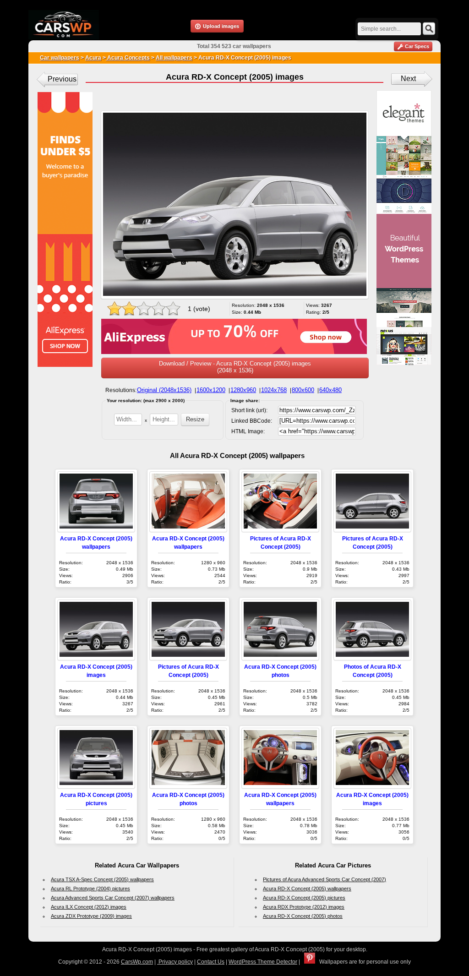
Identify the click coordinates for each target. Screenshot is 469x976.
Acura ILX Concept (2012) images (88, 907)
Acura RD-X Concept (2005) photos (303, 916)
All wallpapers (174, 58)
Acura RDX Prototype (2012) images (303, 907)
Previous (62, 79)
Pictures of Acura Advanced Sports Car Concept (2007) (324, 879)
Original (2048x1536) (164, 390)
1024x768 (274, 390)
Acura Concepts (128, 58)
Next (408, 78)
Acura (93, 58)
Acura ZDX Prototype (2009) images (91, 916)
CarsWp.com (137, 962)
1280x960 (243, 390)
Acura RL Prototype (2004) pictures (90, 888)
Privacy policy (175, 962)
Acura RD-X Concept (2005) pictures (304, 897)
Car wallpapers (59, 58)
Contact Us (210, 962)
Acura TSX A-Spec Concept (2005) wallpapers (102, 879)
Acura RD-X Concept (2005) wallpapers (307, 888)
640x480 (330, 390)
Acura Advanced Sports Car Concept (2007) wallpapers (113, 897)
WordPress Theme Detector (263, 962)
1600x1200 (210, 390)
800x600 (303, 390)
